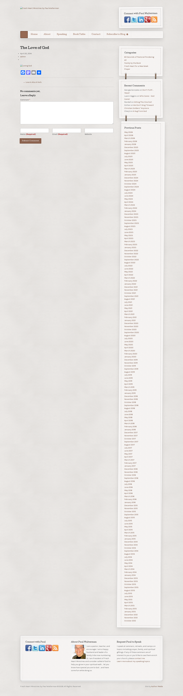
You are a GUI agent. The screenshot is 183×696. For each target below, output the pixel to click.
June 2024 (128, 196)
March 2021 (129, 314)
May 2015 (128, 527)
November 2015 (130, 508)
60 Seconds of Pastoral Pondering (139, 57)
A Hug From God (140, 111)
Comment (25, 100)
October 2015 (130, 511)
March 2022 (129, 278)
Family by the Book (132, 63)
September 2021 (131, 296)
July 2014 (128, 557)
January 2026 (130, 144)
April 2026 (128, 135)
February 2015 (130, 536)
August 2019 (129, 372)
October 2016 (130, 475)
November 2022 (131, 253)
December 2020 (131, 323)
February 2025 (130, 171)
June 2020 (128, 341)
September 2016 (131, 478)
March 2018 (129, 423)
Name (28, 134)
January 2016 (129, 502)
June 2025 (128, 159)
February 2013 (130, 608)
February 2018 (130, 426)
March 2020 (129, 351)
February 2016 (130, 499)
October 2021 (130, 293)
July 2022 (128, 266)
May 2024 (128, 199)
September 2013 (131, 587)
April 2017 (128, 457)
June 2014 (128, 560)
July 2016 (128, 484)
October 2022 (130, 256)
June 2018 (128, 414)
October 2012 (130, 621)
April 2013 (128, 602)
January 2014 (129, 575)
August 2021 (129, 299)
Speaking (62, 34)
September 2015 (131, 514)
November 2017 (130, 436)
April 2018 (128, 420)
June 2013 (128, 596)
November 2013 (131, 581)
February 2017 (130, 463)
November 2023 (131, 217)
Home (34, 34)
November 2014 (130, 545)
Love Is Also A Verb (32, 82)
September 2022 (131, 259)
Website (88, 134)
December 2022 (131, 250)
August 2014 (129, 554)
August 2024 (129, 190)
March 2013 (129, 605)
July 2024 (128, 193)
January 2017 (129, 466)
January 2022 (130, 284)
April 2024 (128, 202)
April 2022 (128, 275)
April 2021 (128, 311)
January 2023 (130, 247)
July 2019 (128, 375)
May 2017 (128, 454)
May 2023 (128, 235)
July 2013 (128, 593)
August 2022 (129, 262)
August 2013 (129, 590)
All (125, 60)
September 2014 (131, 551)
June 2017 (128, 451)
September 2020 (131, 332)
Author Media (157, 686)
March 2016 (129, 496)
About (47, 34)
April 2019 (128, 384)
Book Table (79, 34)
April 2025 (128, 165)
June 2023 (128, 232)
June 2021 (128, 305)
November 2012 (130, 618)
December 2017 (130, 432)
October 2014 (130, 548)
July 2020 (128, 338)
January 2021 (129, 320)
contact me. (140, 658)
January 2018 (130, 429)
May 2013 (128, 599)
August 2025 (129, 153)
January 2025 (130, 174)
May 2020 (128, 344)
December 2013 (131, 578)
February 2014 (130, 572)
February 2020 (130, 353)
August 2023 (129, 226)
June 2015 (128, 523)
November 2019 (130, 363)
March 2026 (129, 138)
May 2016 (128, 490)
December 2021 (130, 287)
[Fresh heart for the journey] (39, 8)
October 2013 (130, 584)
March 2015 (129, 533)
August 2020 (129, 335)
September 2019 (131, 369)
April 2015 (128, 529)
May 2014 (128, 563)
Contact (96, 34)
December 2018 (131, 396)
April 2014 (128, 566)
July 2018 (128, 411)
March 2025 (129, 168)
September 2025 (131, 150)
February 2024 (130, 208)
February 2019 (130, 390)
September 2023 (131, 223)
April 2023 (128, 238)
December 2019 (130, 360)
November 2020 (131, 326)
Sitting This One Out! (143, 102)
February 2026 (130, 141)
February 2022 (130, 281)
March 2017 (129, 460)
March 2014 (129, 569)
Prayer (127, 69)
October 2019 (130, 366)
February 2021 (130, 317)
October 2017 (130, 438)
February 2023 (130, 244)
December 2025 (131, 147)
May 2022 (128, 272)
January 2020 (130, 357)
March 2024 (129, 205)
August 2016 (129, 481)
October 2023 (130, 220)
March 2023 (129, 241)
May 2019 (128, 381)
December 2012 (130, 614)
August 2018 (129, 408)
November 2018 (131, 399)
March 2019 (129, 387)
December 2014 (130, 542)
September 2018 (131, 405)
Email (60, 134)
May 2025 (128, 162)
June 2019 (128, 378)
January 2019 (129, 393)
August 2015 (129, 517)
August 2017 (129, 444)
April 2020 (128, 347)
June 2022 (128, 269)
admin (23, 56)
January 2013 (130, 611)
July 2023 (128, 229)
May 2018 (128, 417)
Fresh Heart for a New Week (136, 66)
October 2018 (130, 402)
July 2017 (128, 448)
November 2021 (130, 290)
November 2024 (131, 181)
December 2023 (131, 214)
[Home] (24, 34)
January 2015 (129, 539)
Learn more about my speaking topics (133, 661)
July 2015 (128, 520)
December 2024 (131, 178)
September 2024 (131, 187)
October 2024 (130, 184)
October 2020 (130, 329)
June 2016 (128, 487)
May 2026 (128, 132)
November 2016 (130, 472)
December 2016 (130, 469)
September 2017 (131, 442)
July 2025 (128, 156)
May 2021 (128, 308)
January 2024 (130, 211)
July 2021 (128, 302)
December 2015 (130, 505)
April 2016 (128, 493)
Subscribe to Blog (116, 34)
